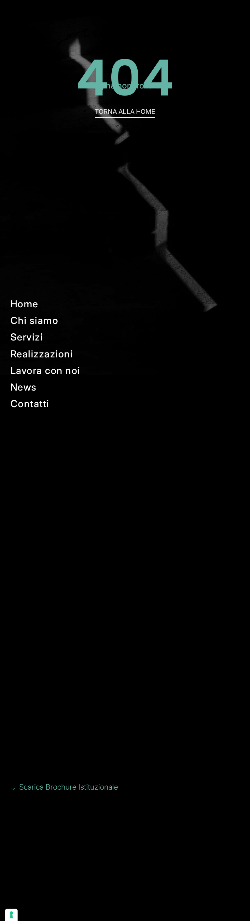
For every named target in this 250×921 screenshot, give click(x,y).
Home (24, 304)
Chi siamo (34, 320)
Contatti (29, 403)
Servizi (26, 337)
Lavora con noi (45, 370)
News (23, 387)
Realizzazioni (41, 354)
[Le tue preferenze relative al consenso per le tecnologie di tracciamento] (11, 915)
